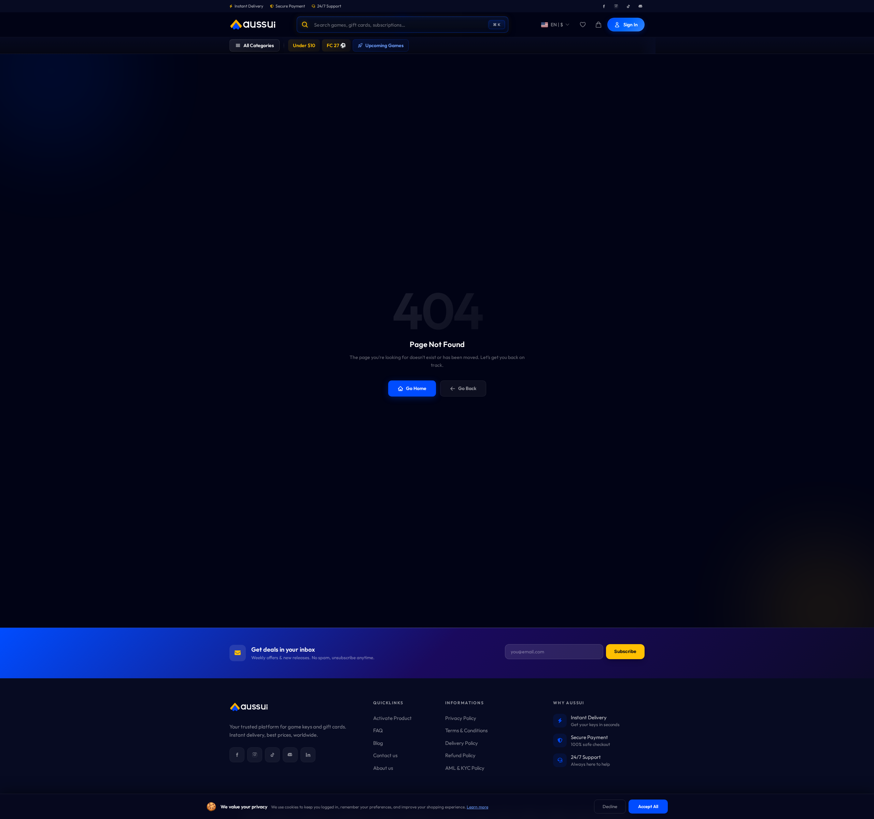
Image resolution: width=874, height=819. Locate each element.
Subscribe (625, 651)
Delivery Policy (461, 743)
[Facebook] (604, 6)
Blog (378, 743)
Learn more (477, 806)
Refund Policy (460, 755)
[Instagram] (616, 6)
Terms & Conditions (466, 730)
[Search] (305, 24)
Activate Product (392, 718)
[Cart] (598, 24)
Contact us (385, 755)
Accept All (648, 806)
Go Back (467, 388)
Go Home (416, 388)
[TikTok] (628, 6)
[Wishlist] (583, 24)
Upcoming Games (384, 45)
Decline (610, 806)
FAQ (378, 730)
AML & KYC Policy (464, 768)
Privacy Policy (460, 718)
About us (383, 768)
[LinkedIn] (307, 754)
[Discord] (640, 6)
